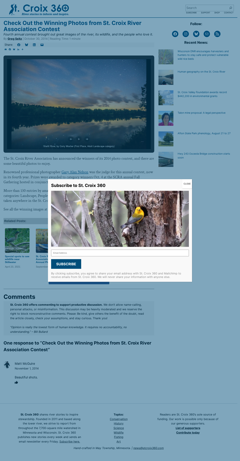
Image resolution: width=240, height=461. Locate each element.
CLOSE (187, 183)
